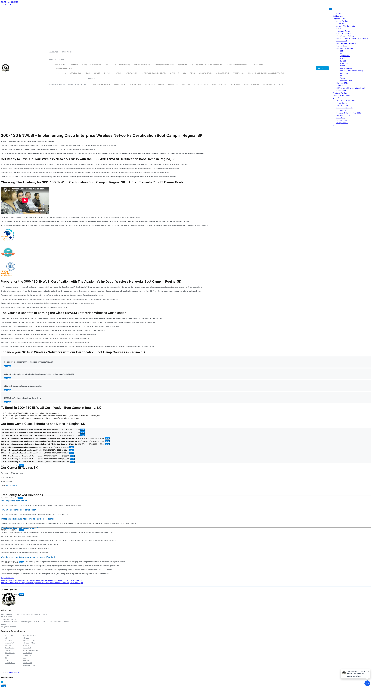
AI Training (74, 65)
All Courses (54, 52)
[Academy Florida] (5, 73)
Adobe (7, 638)
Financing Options (219, 84)
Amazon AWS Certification (92, 65)
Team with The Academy (101, 84)
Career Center (119, 84)
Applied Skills (75, 73)
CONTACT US (6, 4)
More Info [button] (7, 366)
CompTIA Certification (142, 65)
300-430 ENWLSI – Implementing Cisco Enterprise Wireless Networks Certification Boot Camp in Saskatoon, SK (42, 583)
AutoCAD (8, 645)
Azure (87, 73)
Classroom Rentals (122, 65)
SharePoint (174, 73)
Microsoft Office (222, 73)
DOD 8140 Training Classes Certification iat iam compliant (200, 65)
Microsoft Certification (63, 69)
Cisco (108, 65)
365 (59, 73)
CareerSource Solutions (76, 84)
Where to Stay (238, 73)
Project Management (30, 650)
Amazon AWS (10, 643)
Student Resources (251, 84)
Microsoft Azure (29, 640)
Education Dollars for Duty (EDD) (195, 84)
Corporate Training (56, 59)
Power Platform (131, 73)
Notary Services (269, 84)
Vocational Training (57, 84)
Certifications (66, 52)
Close (3, 686)
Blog (281, 84)
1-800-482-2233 (11, 485)
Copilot (97, 73)
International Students (154, 84)
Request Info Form (7, 578)
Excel (7, 655)
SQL (184, 73)
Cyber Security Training (164, 65)
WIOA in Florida (135, 84)
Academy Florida (13, 672)
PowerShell (27, 648)
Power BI (26, 645)
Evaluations (235, 84)
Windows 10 (27, 663)
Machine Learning (29, 635)
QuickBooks (27, 653)
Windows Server (205, 73)
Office (118, 73)
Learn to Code (257, 65)
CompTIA (8, 650)
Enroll (82, 429)
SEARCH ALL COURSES (9, 2)
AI (65, 73)
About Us (91, 79)
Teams (192, 73)
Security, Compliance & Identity (154, 73)
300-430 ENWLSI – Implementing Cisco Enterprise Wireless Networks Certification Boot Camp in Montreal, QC (41, 580)
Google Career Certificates (237, 65)
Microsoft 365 (28, 638)
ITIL (6, 658)
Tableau (26, 660)
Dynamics (107, 73)
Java (6, 660)
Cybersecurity (10, 653)
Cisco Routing (10, 648)
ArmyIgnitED (172, 84)
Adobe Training (59, 65)
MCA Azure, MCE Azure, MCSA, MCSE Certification (266, 73)
